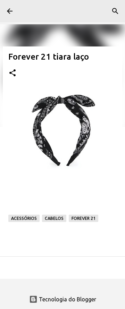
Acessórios (24, 218)
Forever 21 (83, 218)
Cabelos (54, 218)
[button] (12, 73)
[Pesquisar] (115, 11)
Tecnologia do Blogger (67, 299)
